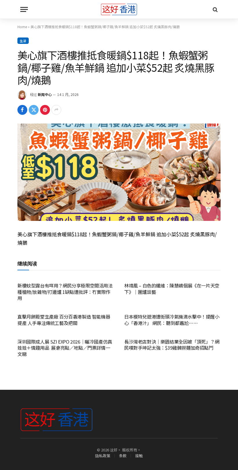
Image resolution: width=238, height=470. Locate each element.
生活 (23, 40)
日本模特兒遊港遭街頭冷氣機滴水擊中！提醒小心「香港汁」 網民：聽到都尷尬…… (171, 320)
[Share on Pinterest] (45, 110)
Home (22, 26)
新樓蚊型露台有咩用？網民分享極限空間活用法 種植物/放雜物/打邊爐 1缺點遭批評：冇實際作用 (65, 292)
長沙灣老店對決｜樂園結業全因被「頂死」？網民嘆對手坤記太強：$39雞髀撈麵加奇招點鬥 (171, 345)
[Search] (215, 9)
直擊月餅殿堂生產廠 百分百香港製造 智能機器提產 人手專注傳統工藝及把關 (63, 320)
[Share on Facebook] (22, 110)
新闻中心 (45, 94)
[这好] (119, 9)
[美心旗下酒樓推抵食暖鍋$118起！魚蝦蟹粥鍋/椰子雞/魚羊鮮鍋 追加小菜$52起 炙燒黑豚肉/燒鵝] (119, 172)
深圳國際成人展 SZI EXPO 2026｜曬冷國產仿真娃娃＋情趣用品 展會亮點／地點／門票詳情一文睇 (64, 348)
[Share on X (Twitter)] (34, 110)
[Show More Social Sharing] (56, 110)
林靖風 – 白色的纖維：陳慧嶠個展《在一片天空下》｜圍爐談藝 (171, 289)
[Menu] (24, 9)
